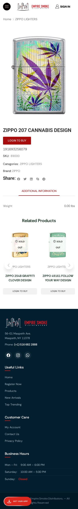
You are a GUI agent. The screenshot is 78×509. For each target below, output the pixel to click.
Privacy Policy (14, 441)
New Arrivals (13, 397)
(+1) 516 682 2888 (25, 344)
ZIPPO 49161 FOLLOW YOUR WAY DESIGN (58, 278)
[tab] (39, 191)
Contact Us (12, 434)
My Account (12, 427)
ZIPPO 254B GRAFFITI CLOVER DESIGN (20, 278)
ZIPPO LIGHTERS (26, 19)
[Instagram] (18, 355)
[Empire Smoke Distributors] (39, 324)
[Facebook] (8, 355)
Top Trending (13, 404)
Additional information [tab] (39, 191)
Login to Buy (20, 291)
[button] (7, 6)
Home (7, 19)
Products (10, 391)
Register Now (13, 384)
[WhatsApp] (27, 355)
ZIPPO (16, 171)
